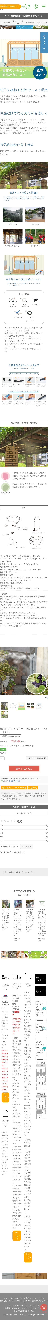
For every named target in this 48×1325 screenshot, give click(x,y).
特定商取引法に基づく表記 (24, 1311)
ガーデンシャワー (28, 872)
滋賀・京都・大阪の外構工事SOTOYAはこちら (40, 1008)
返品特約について (24, 813)
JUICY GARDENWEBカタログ (40, 1028)
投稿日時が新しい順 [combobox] (8, 846)
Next (45, 915)
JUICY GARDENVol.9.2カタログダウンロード (40, 1048)
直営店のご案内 (39, 979)
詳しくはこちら (5, 1097)
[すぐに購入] (43, 1307)
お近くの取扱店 (39, 991)
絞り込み (28, 846)
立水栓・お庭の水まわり (11, 872)
